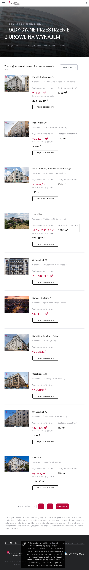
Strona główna (11, 45)
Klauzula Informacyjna (74, 543)
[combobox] (69, 67)
